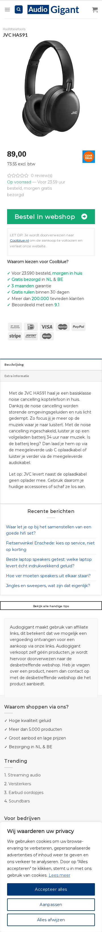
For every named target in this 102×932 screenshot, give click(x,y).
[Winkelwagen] (95, 9)
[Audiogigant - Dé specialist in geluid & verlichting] (56, 9)
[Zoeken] (19, 9)
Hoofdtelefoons (14, 29)
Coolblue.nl (19, 240)
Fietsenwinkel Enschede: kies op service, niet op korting (50, 546)
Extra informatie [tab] (17, 376)
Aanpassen (51, 904)
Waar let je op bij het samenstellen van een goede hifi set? (48, 530)
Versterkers (19, 783)
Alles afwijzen (51, 919)
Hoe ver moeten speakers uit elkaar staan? (48, 575)
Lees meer (59, 875)
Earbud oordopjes (25, 792)
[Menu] (7, 9)
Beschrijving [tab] (14, 364)
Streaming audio (24, 775)
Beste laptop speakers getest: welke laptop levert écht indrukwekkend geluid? (49, 562)
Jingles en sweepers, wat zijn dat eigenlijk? (48, 585)
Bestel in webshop (45, 216)
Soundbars (19, 801)
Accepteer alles (51, 889)
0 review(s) (41, 175)
